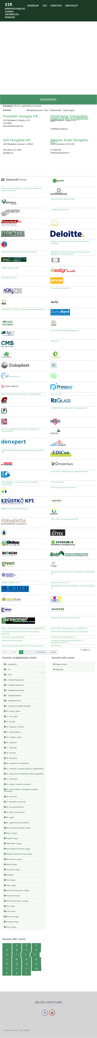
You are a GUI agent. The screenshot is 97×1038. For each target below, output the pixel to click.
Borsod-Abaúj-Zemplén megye (18, 828)
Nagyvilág (59, 669)
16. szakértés (11, 742)
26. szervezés (11, 797)
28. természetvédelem (15, 807)
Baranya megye (12, 917)
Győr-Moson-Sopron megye (17, 901)
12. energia (10, 722)
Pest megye (11, 880)
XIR (45, 5)
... (7, 945)
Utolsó (53, 652)
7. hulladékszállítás (13, 695)
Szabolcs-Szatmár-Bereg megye (19, 854)
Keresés (50, 99)
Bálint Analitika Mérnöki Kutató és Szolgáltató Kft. (22, 394)
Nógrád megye (12, 838)
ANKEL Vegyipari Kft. (10, 268)
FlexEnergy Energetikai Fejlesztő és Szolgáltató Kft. (69, 118)
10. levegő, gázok (13, 711)
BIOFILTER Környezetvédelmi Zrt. (15, 509)
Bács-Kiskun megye (14, 859)
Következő (41, 652)
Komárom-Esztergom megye (17, 890)
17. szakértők (11, 748)
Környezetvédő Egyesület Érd (63, 199)
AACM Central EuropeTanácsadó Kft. (66, 618)
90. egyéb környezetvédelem (17, 823)
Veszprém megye (13, 896)
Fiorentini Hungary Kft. (21, 116)
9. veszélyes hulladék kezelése (18, 706)
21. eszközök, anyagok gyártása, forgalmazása (25, 769)
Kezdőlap (33, 5)
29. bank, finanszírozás (15, 812)
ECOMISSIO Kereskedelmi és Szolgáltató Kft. (69, 408)
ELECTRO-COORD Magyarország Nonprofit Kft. (70, 471)
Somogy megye (12, 922)
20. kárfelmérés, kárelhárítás (17, 763)
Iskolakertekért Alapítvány (12, 640)
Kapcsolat (71, 5)
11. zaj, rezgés (12, 716)
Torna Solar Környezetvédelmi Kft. (64, 519)
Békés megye (11, 864)
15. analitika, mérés (14, 737)
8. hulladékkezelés (13, 701)
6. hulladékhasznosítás (15, 690)
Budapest (10, 875)
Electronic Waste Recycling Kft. (63, 487)
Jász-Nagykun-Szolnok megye (18, 849)
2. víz (8, 669)
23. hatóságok (11, 779)
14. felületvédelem (13, 732)
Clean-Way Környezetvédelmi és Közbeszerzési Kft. (22, 646)
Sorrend (7, 110)
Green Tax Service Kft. (60, 582)
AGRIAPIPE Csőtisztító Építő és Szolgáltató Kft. (70, 632)
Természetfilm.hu (58, 482)
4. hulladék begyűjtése (15, 680)
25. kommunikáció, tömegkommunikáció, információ (21, 790)
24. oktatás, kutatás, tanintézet (18, 784)
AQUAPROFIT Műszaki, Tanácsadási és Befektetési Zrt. (24, 309)
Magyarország (61, 664)
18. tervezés (11, 753)
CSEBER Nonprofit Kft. (60, 210)
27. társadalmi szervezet (16, 802)
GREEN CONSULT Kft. (11, 582)
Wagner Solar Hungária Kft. (69, 141)
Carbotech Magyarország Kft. (13, 637)
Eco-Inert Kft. (56, 394)
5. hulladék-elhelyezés (15, 685)
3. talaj (8, 675)
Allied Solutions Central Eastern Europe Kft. (19, 252)
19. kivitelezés (11, 758)
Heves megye (11, 833)
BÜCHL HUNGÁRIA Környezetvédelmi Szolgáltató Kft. (23, 628)
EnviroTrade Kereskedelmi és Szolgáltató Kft (69, 628)
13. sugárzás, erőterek (15, 727)
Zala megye (11, 911)
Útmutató (56, 5)
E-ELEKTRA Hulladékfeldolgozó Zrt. (65, 330)
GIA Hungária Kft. (17, 140)
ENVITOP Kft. (56, 646)
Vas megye (10, 906)
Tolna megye (11, 927)
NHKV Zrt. (55, 341)
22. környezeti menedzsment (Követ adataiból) (24, 774)
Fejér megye (11, 885)
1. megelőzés (11, 664)
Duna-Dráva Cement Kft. (61, 288)
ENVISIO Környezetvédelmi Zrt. (63, 637)
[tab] (24, 664)
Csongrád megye (13, 870)
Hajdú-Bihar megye (13, 843)
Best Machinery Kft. (9, 277)
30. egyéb (10, 817)
